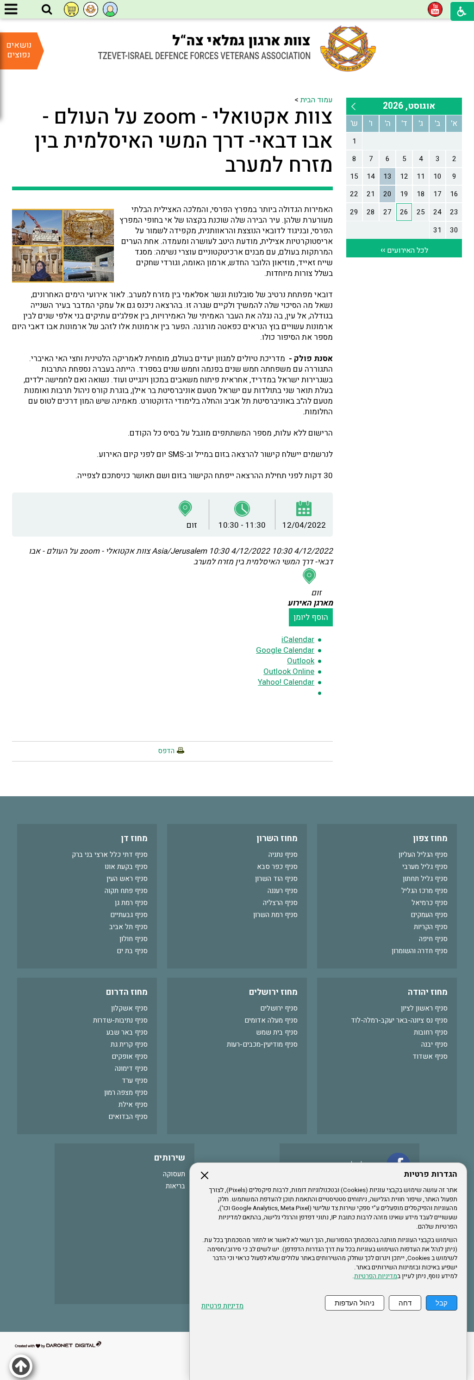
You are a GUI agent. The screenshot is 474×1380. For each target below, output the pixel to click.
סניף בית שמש (277, 1032)
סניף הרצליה (280, 903)
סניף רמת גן (131, 903)
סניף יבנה (434, 1044)
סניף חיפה (433, 939)
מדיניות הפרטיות (375, 1276)
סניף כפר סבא (277, 867)
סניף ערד (135, 1080)
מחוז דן (134, 838)
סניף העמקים (429, 915)
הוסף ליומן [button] (310, 617)
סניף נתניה (283, 854)
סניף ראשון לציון (424, 1008)
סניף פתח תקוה (126, 891)
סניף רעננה (283, 891)
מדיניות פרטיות (222, 1306)
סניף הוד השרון (276, 879)
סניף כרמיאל (430, 903)
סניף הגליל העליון (423, 854)
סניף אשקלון (129, 1008)
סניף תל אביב (128, 927)
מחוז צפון (430, 838)
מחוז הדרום (127, 992)
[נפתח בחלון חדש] (435, 9)
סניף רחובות (431, 1032)
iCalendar (297, 639)
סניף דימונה (131, 1068)
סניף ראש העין (127, 879)
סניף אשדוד (430, 1056)
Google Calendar (285, 650)
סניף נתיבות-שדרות (120, 1020)
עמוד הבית (316, 100)
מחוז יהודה (428, 992)
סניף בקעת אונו (126, 867)
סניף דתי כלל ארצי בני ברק (110, 854)
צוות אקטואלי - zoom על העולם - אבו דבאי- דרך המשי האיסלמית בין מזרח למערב (183, 141)
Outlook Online (288, 671)
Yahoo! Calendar (286, 682)
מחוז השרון (277, 838)
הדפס (166, 751)
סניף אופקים (130, 1056)
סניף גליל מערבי (425, 867)
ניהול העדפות (354, 1303)
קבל (442, 1303)
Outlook (300, 661)
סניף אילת (133, 1104)
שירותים (169, 1158)
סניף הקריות (431, 927)
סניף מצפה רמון (126, 1092)
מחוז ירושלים (273, 992)
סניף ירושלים (279, 1008)
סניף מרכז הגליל (424, 891)
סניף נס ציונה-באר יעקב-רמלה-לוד (399, 1020)
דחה (405, 1303)
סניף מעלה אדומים (271, 1020)
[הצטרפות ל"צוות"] (90, 9)
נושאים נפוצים (18, 50)
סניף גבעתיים (129, 915)
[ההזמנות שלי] (71, 9)
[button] (47, 10)
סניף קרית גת (129, 1044)
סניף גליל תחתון (425, 879)
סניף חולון (133, 939)
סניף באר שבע (127, 1032)
